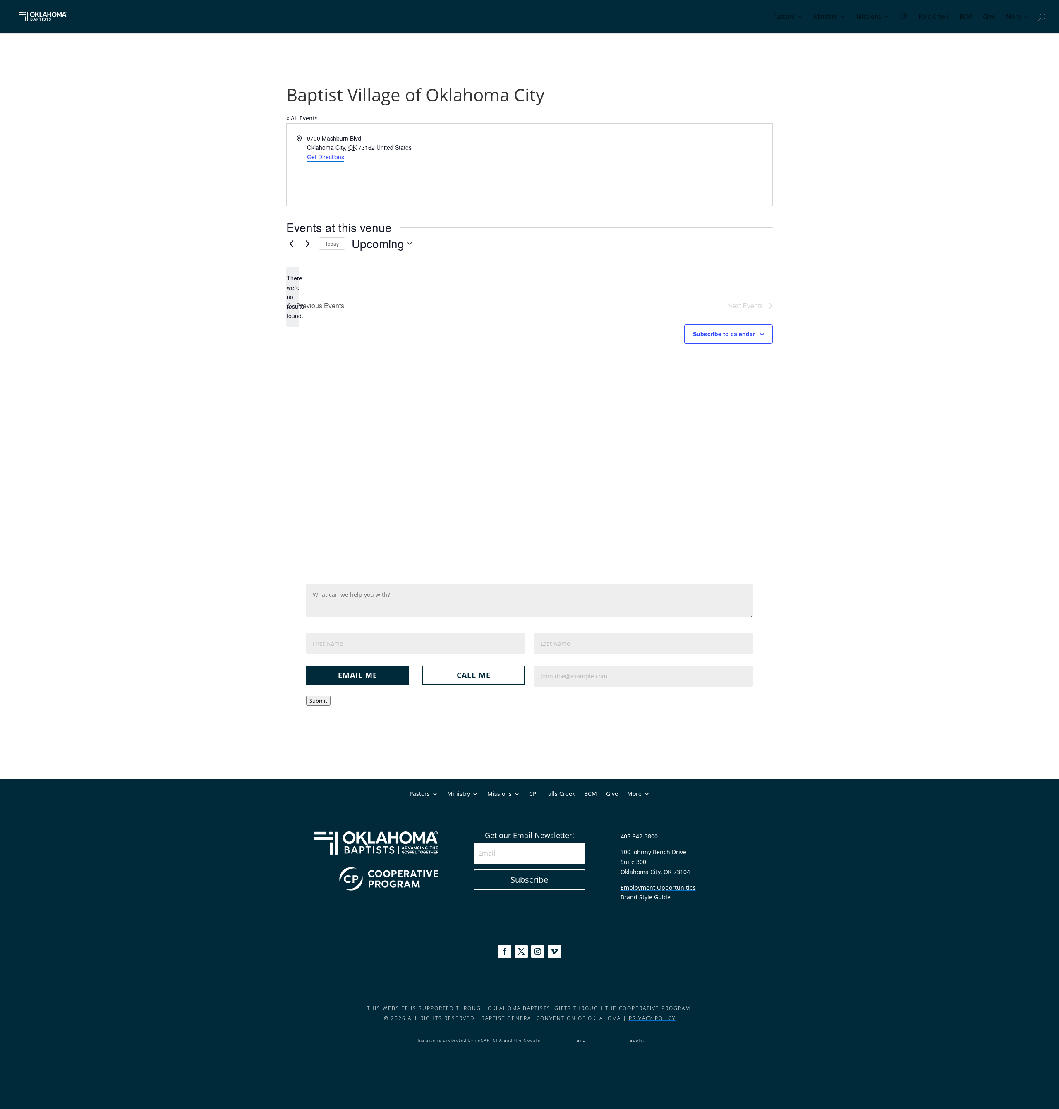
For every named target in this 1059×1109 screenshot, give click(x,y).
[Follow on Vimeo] (554, 951)
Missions (868, 17)
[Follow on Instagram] (537, 951)
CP (904, 17)
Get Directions (325, 157)
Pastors (784, 17)
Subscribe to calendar (724, 334)
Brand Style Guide (646, 897)
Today (332, 243)
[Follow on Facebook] (504, 951)
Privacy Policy (652, 1018)
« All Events (302, 118)
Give (989, 17)
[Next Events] (307, 244)
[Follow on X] (521, 951)
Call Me (474, 675)
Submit (318, 700)
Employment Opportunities (658, 887)
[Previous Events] (291, 244)
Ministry (825, 17)
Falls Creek (933, 17)
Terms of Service (607, 1040)
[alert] (292, 297)
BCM (965, 17)
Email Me (357, 675)
